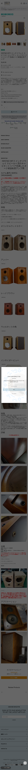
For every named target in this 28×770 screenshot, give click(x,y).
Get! (14, 389)
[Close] (24, 369)
